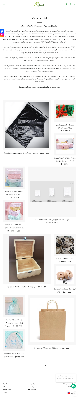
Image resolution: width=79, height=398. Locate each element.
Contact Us (6, 392)
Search (5, 384)
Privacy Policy (7, 389)
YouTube (33, 389)
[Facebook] (2, 31)
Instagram (33, 387)
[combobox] (71, 393)
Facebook (33, 384)
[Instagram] (2, 35)
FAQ (4, 387)
